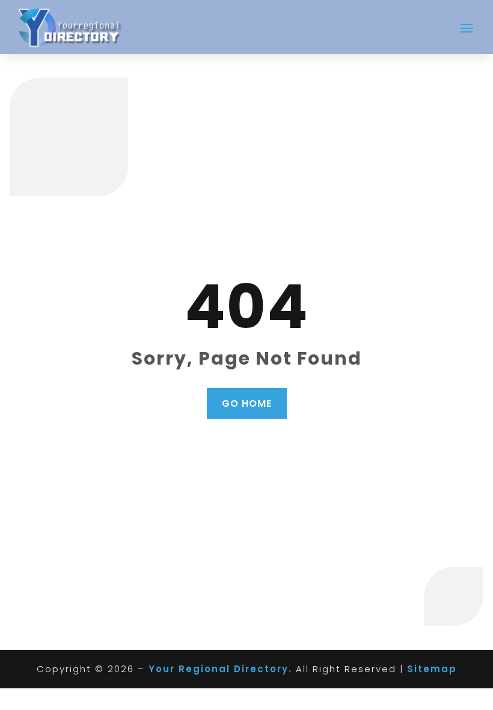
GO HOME (247, 403)
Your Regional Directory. (220, 668)
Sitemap (432, 668)
